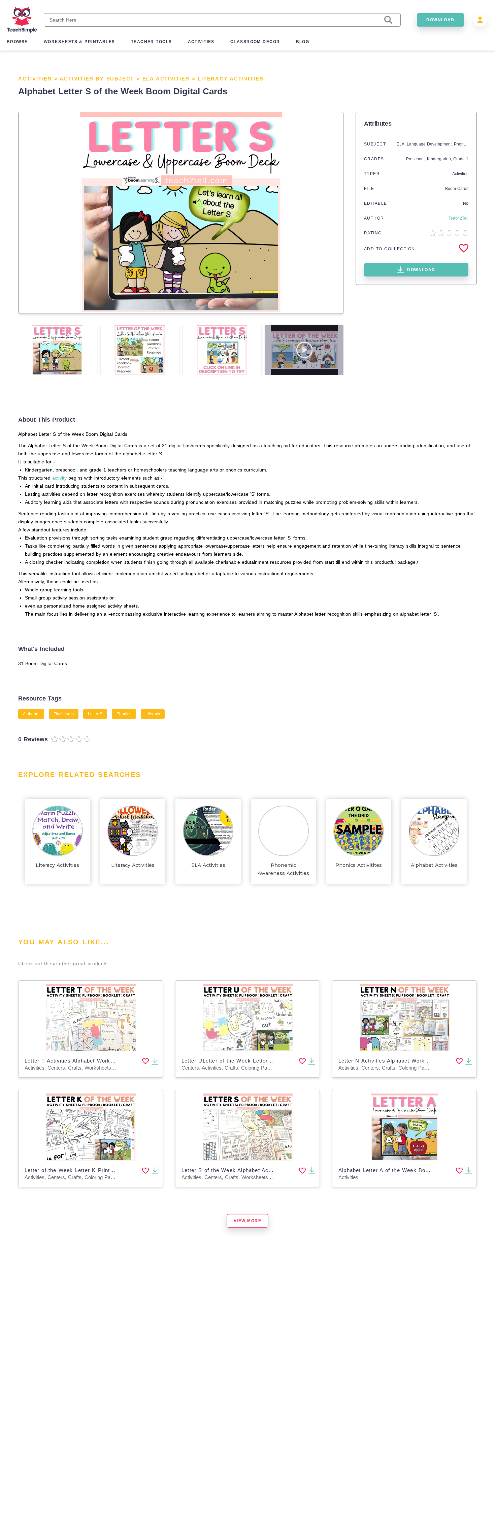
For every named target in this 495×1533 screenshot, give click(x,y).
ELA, (402, 144)
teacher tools (151, 41)
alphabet (31, 714)
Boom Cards (456, 188)
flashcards (64, 714)
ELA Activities (166, 78)
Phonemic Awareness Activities (283, 869)
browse (17, 41)
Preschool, (416, 159)
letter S (95, 714)
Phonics (461, 144)
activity (59, 478)
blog (302, 41)
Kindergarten (439, 159)
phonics (124, 714)
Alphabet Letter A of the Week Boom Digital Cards (403, 1170)
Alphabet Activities (434, 865)
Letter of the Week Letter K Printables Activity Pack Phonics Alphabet (116, 1170)
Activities (35, 78)
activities (201, 41)
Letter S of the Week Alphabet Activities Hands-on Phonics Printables (272, 1170)
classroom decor (255, 41)
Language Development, (430, 144)
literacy (152, 714)
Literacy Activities (230, 78)
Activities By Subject (97, 78)
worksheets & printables (79, 41)
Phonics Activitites (358, 865)
